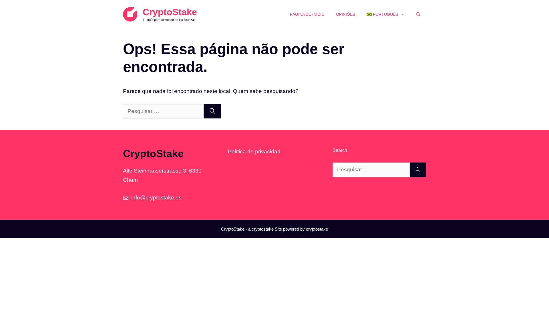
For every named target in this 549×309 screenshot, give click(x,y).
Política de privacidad (254, 151)
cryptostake (263, 229)
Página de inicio (307, 14)
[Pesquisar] (212, 111)
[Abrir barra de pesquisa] (418, 14)
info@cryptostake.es (156, 198)
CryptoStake (170, 12)
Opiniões (345, 14)
